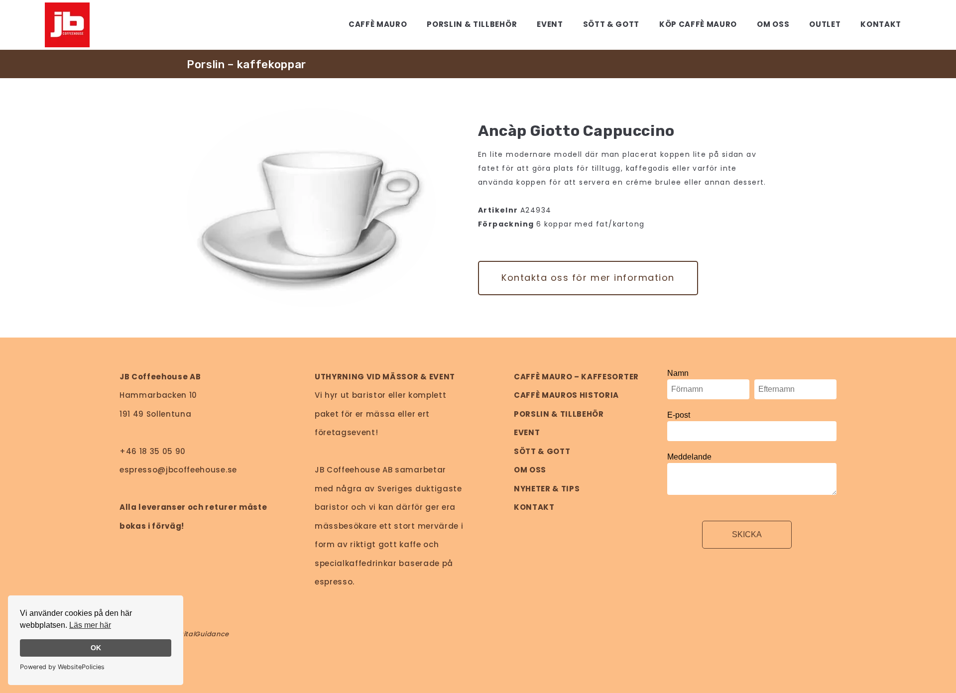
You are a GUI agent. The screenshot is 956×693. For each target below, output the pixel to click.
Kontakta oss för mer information (588, 277)
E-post (678, 415)
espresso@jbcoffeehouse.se (178, 469)
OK (96, 648)
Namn (678, 373)
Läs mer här (90, 625)
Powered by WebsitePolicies (62, 667)
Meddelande (689, 457)
